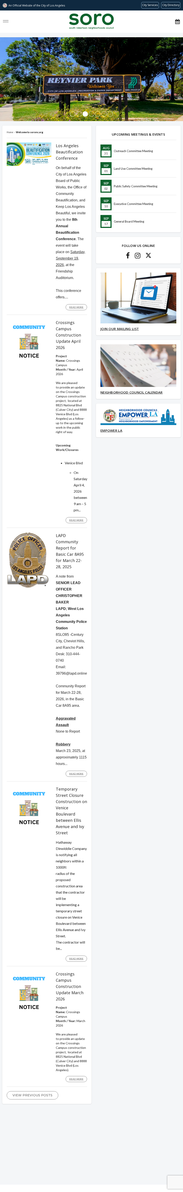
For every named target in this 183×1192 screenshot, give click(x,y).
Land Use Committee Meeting (133, 168)
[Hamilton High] (110, 114)
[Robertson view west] (72, 114)
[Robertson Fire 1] (91, 114)
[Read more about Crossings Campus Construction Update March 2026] (29, 1014)
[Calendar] (177, 22)
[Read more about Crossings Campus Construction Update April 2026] (29, 363)
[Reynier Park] (85, 114)
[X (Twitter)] (148, 257)
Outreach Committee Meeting (133, 151)
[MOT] (97, 114)
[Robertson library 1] (79, 114)
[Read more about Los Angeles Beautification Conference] (29, 165)
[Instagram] (138, 257)
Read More (76, 307)
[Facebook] (128, 257)
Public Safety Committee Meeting (135, 186)
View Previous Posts (32, 1095)
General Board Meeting (129, 221)
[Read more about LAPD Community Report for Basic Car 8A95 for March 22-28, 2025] (28, 587)
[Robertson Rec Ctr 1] (104, 114)
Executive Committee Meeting (133, 204)
